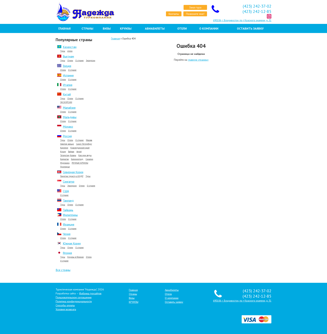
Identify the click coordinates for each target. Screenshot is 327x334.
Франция (68, 224)
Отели (182, 28)
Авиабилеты (155, 28)
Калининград (77, 159)
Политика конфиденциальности (74, 301)
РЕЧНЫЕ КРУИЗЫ (80, 163)
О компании (208, 28)
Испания (68, 75)
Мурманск (64, 163)
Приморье (65, 167)
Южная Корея (72, 243)
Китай (67, 94)
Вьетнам (68, 56)
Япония (67, 252)
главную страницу (198, 59)
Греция (67, 65)
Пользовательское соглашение (74, 297)
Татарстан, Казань (68, 155)
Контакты (174, 14)
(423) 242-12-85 (257, 11)
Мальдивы (69, 117)
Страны (87, 28)
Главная (64, 28)
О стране (79, 61)
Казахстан (69, 46)
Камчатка (64, 159)
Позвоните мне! (195, 14)
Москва (89, 140)
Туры (62, 51)
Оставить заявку (250, 28)
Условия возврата (66, 309)
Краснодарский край (80, 148)
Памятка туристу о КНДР (71, 176)
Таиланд (68, 200)
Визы (107, 28)
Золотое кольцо (67, 144)
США (66, 191)
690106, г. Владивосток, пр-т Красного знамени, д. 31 (242, 20)
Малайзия (69, 107)
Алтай (79, 152)
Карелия (64, 148)
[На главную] (80, 12)
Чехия (66, 233)
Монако (68, 126)
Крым (63, 152)
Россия (67, 136)
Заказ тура (195, 7)
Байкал (71, 152)
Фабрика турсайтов (90, 293)
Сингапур (68, 181)
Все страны (63, 270)
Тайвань (68, 209)
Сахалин (89, 159)
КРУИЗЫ (126, 28)
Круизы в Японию (75, 257)
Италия (67, 84)
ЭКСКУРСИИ (66, 102)
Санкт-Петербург (84, 144)
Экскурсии (90, 61)
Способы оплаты (65, 305)
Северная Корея (73, 172)
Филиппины (70, 214)
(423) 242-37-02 (257, 6)
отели (69, 51)
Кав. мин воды (85, 155)
